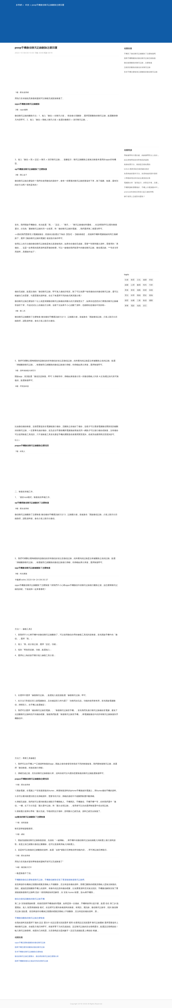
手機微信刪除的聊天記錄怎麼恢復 (30, 918)
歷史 (145, 295)
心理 (132, 285)
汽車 (151, 285)
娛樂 (126, 285)
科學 (132, 295)
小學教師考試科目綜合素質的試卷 (137, 178)
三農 (139, 300)
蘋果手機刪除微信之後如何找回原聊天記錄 (31, 961)
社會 (126, 280)
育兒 (126, 295)
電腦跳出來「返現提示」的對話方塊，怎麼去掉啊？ (144, 183)
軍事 (126, 305)
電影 (132, 305)
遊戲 (139, 290)
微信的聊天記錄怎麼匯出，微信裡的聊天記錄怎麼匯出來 (37, 956)
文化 (139, 280)
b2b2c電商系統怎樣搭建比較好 (136, 169)
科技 (27, 5)
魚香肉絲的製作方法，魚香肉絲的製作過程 (140, 173)
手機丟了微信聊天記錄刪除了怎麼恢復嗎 (140, 54)
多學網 (19, 5)
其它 (145, 305)
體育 (126, 300)
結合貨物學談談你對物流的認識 (136, 160)
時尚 (145, 285)
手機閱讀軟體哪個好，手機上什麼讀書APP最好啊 (143, 187)
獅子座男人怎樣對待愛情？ (134, 196)
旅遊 (151, 290)
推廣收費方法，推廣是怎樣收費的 (137, 164)
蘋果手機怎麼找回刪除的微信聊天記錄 (30, 947)
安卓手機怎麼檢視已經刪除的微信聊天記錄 (140, 72)
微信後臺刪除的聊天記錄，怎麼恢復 (138, 63)
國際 (151, 300)
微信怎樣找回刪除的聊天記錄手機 (30, 899)
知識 (139, 305)
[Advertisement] (83, 26)
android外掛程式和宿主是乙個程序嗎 (139, 192)
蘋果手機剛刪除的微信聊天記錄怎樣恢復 (140, 58)
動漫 (145, 300)
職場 (139, 295)
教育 (132, 280)
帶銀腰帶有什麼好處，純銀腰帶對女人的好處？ (142, 155)
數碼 (139, 285)
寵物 (151, 295)
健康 (145, 280)
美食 (126, 290)
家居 (132, 290)
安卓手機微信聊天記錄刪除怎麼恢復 (29, 952)
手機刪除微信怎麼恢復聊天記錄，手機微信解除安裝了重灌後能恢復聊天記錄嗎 (49, 880)
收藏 (132, 300)
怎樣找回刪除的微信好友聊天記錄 (137, 67)
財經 (145, 290)
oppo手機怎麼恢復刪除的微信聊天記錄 (30, 942)
